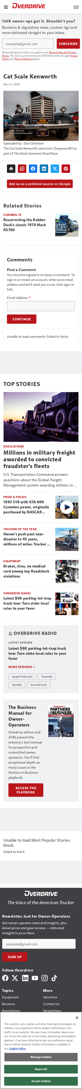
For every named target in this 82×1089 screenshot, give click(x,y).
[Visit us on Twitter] (15, 977)
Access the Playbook (26, 790)
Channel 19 (12, 214)
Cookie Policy (17, 1048)
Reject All (41, 1069)
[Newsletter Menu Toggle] (76, 6)
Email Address (18, 297)
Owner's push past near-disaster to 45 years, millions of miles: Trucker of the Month (27, 539)
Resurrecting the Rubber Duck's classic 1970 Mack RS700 (24, 225)
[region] (41, 1050)
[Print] (11, 168)
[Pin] (66, 168)
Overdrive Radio (17, 593)
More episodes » (21, 667)
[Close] (77, 1017)
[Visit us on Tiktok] (54, 977)
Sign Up (15, 957)
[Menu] (5, 6)
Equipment (12, 561)
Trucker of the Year (20, 529)
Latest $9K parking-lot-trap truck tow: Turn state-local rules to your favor (27, 603)
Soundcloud (38, 684)
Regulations (13, 446)
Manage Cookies (41, 1057)
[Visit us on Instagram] (44, 977)
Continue (22, 319)
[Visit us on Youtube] (35, 977)
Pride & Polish (14, 497)
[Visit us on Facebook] (5, 977)
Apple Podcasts (22, 676)
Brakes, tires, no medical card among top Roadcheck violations (26, 571)
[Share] (33, 168)
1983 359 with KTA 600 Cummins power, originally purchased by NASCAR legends (26, 507)
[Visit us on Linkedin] (25, 977)
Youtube (47, 676)
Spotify (17, 684)
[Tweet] (55, 168)
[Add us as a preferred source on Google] (22, 168)
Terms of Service (24, 58)
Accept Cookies (41, 1081)
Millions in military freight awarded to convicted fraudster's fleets (39, 459)
